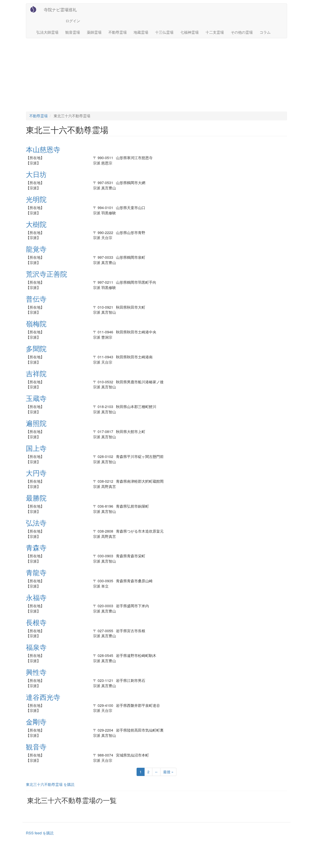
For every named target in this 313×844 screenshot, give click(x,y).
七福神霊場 (189, 32)
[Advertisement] (156, 75)
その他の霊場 (242, 32)
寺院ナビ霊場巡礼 (60, 9)
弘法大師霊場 (47, 32)
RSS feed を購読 (40, 833)
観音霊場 (72, 32)
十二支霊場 (215, 32)
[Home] (35, 9)
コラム (265, 32)
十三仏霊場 (164, 32)
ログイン (73, 20)
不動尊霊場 (117, 32)
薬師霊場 (94, 32)
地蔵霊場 (141, 32)
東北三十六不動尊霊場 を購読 (50, 784)
